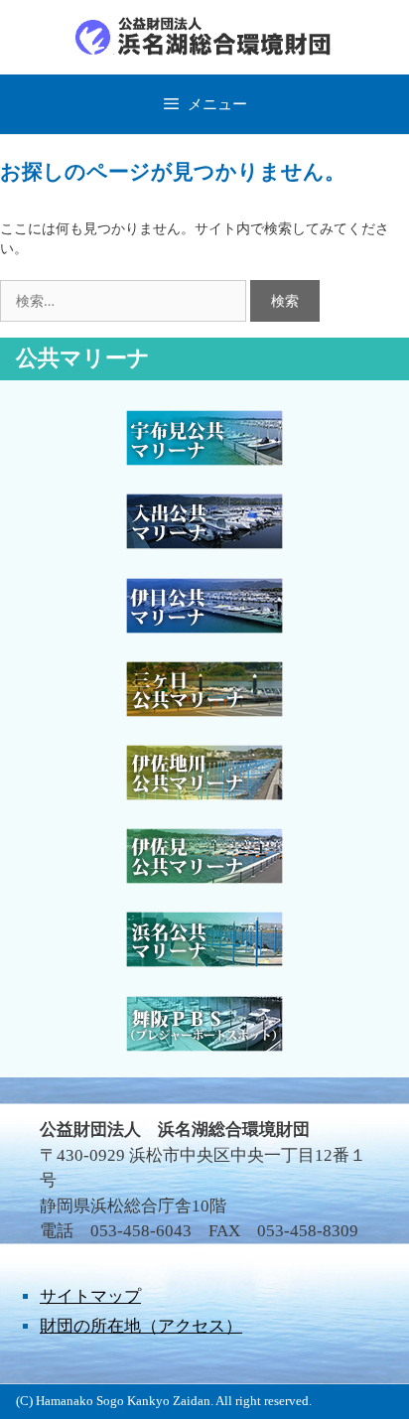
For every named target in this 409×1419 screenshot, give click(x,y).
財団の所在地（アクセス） (141, 1326)
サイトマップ (90, 1296)
